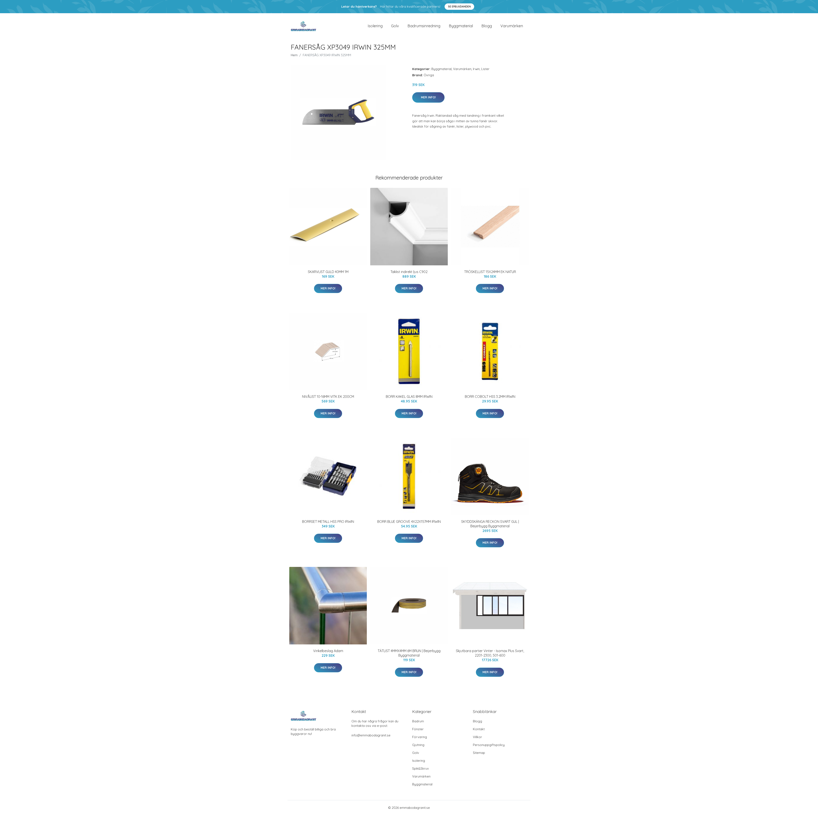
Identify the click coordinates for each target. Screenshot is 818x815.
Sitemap (479, 753)
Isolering (375, 25)
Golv (395, 25)
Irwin (476, 69)
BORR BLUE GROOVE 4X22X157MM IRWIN (409, 521)
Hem (294, 55)
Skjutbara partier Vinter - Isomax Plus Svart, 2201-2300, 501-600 (490, 653)
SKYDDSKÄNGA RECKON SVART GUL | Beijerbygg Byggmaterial (490, 523)
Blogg (486, 25)
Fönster (418, 729)
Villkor (477, 737)
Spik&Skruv (420, 768)
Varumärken (511, 25)
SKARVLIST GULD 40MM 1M (328, 272)
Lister (485, 69)
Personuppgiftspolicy (489, 745)
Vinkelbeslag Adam (328, 651)
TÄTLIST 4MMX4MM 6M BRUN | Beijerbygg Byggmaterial (409, 653)
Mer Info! (428, 97)
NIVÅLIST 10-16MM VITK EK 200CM (328, 396)
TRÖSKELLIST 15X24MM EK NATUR (490, 272)
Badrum (418, 721)
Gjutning (418, 745)
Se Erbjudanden (459, 6)
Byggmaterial (461, 25)
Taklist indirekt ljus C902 (409, 272)
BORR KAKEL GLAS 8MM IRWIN (409, 396)
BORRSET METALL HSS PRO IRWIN (328, 521)
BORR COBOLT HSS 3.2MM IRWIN (490, 396)
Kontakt (479, 729)
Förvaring (419, 737)
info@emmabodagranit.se (370, 735)
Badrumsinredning (424, 25)
